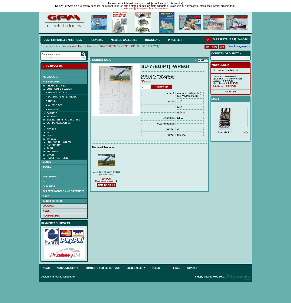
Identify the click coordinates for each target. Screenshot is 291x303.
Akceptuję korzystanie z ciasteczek (145, 8)
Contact (193, 268)
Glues (47, 162)
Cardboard (54, 145)
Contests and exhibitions (102, 268)
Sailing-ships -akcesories (63, 119)
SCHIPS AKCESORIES (59, 123)
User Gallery (136, 268)
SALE (46, 196)
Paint (50, 148)
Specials (48, 206)
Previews (96, 39)
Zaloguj (244, 39)
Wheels (51, 138)
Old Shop (49, 186)
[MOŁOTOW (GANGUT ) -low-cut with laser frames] (230, 126)
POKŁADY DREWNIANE (59, 142)
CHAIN (50, 154)
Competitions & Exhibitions (62, 39)
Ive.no (71, 276)
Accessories (69, 46)
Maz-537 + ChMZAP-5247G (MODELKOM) (106, 173)
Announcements (67, 268)
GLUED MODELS (52, 201)
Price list (175, 39)
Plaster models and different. (63, 191)
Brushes (52, 151)
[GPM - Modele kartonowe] (64, 27)
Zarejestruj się (224, 39)
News (46, 211)
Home (58, 46)
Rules (156, 268)
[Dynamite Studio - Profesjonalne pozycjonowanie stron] (238, 276)
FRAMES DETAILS (108, 46)
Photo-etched (56, 85)
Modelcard (50, 76)
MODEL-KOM (128, 46)
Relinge (52, 116)
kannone (53, 109)
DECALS (51, 129)
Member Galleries (124, 39)
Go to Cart (230, 92)
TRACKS (52, 101)
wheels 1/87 (55, 105)
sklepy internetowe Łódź (210, 276)
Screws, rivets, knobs (62, 96)
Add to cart (161, 86)
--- (44, 72)
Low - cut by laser (87, 46)
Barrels (52, 113)
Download (152, 39)
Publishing (50, 176)
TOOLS (47, 167)
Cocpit (51, 135)
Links (176, 268)
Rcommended (51, 215)
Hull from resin (57, 158)
